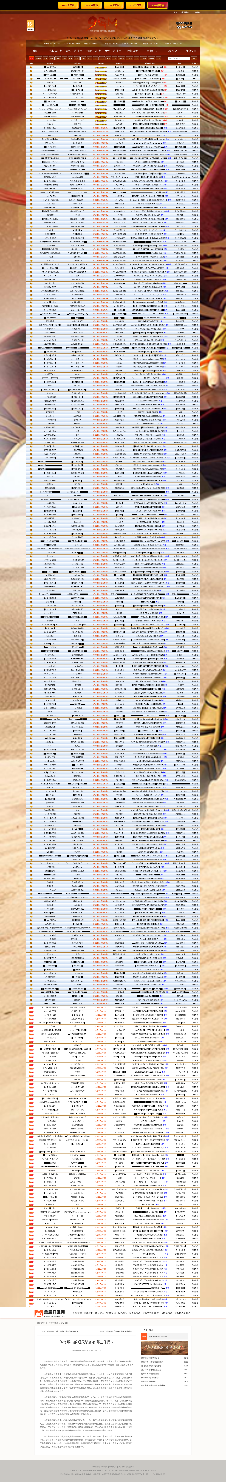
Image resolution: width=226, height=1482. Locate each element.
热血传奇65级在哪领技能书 (152, 1362)
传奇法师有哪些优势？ (150, 1358)
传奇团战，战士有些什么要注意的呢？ (62, 1331)
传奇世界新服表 (182, 1312)
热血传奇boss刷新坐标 (158, 1336)
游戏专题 (111, 1312)
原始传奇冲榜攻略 (148, 1381)
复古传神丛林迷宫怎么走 (151, 1369)
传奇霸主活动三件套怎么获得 (153, 1385)
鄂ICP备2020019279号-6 (146, 1470)
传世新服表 (167, 1312)
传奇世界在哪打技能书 (150, 1373)
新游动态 (122, 1312)
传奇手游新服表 (150, 1312)
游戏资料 (88, 1312)
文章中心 (56, 1323)
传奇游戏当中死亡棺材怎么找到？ (120, 1331)
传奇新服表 (135, 1312)
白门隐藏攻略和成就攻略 (151, 1365)
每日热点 (99, 1312)
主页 (50, 1323)
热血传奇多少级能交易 (150, 1377)
